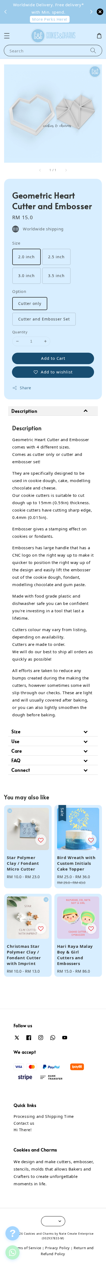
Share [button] (25, 387)
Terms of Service (26, 1247)
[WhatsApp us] (12, 1252)
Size (16, 243)
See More (73, 6)
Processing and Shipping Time (44, 1116)
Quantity (19, 331)
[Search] (93, 50)
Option (19, 291)
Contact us (24, 1123)
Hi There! (23, 1129)
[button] (7, 36)
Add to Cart (53, 358)
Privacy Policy (57, 1247)
